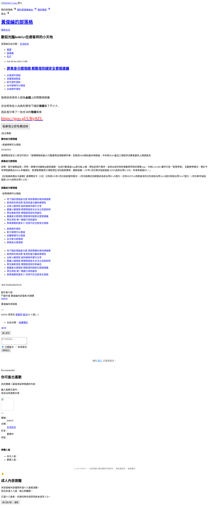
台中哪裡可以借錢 (16, 85)
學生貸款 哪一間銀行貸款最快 (22, 219)
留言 (25, 314)
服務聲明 (131, 469)
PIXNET (83, 469)
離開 (16, 502)
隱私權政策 (120, 469)
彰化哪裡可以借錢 (16, 232)
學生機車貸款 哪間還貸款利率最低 (24, 213)
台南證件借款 (13, 89)
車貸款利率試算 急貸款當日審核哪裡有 (26, 202)
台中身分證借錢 (15, 239)
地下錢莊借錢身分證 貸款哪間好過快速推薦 (29, 199)
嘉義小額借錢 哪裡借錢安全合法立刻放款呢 (29, 209)
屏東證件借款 (13, 229)
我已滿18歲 (7, 502)
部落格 (10, 53)
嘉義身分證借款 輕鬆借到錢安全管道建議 (27, 216)
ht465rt (4, 298)
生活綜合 (24, 44)
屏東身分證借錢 (15, 242)
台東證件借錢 (13, 75)
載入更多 (6, 333)
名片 (9, 56)
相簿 (9, 49)
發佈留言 (6, 350)
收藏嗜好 (23, 322)
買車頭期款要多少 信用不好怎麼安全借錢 (27, 223)
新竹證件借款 (13, 82)
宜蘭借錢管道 (13, 79)
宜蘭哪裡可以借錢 (16, 235)
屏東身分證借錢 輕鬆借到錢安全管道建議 (38, 68)
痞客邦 (18, 314)
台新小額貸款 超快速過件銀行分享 (24, 206)
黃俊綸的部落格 (17, 22)
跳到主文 (5, 30)
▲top (3, 327)
